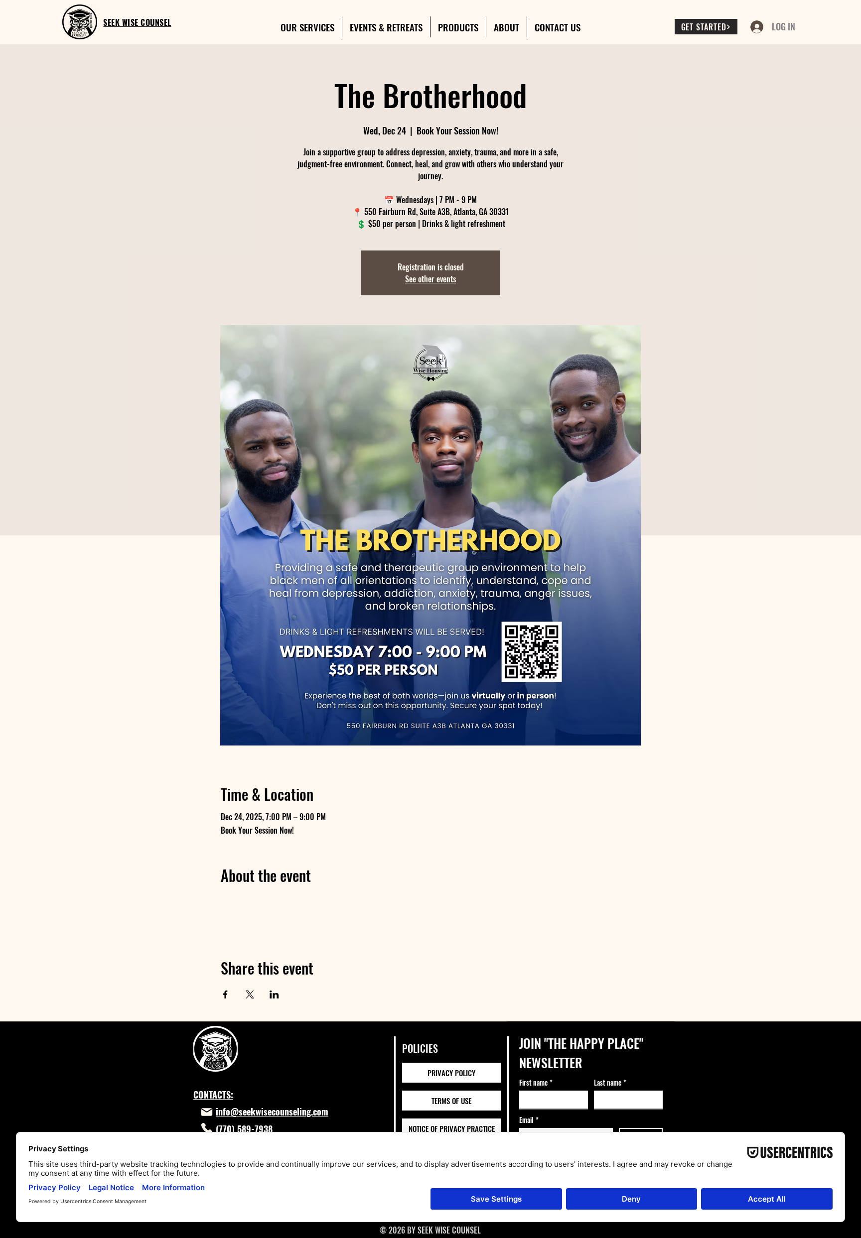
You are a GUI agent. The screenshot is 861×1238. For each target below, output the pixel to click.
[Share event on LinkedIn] (274, 994)
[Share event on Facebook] (225, 994)
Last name (610, 1082)
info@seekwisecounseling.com (272, 1111)
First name (536, 1082)
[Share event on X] (250, 994)
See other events (430, 279)
